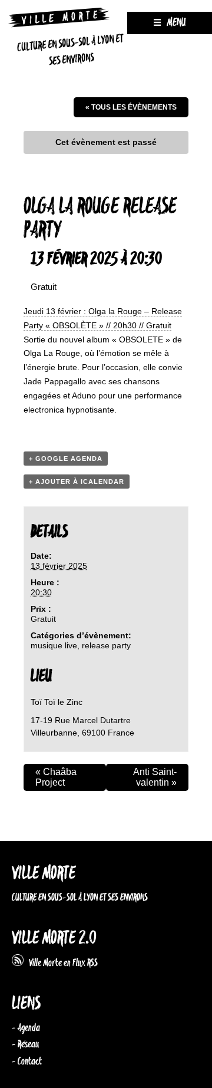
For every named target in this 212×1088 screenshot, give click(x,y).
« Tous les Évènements (131, 107)
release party (106, 645)
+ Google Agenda (65, 458)
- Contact (27, 1061)
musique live (54, 645)
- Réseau (25, 1044)
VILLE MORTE (43, 873)
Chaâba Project (56, 777)
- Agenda (26, 1027)
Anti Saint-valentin (155, 777)
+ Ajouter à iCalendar (76, 481)
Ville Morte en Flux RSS (61, 963)
